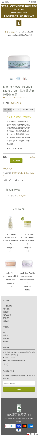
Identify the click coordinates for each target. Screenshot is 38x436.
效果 (31, 110)
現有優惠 (6, 309)
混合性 (23, 173)
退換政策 (6, 321)
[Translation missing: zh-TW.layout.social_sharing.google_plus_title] (18, 180)
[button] (32, 434)
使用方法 (16, 110)
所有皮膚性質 (16, 173)
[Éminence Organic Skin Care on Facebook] (4, 364)
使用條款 (6, 318)
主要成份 (25, 110)
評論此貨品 (21, 196)
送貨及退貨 (7, 169)
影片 (4, 332)
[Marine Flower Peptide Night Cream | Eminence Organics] (19, 58)
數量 (5, 157)
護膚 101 (6, 335)
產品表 (32, 157)
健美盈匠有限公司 (22, 419)
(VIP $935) (16, 103)
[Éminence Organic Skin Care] (19, 23)
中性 (30, 173)
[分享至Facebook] (12, 180)
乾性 (27, 173)
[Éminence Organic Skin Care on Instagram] (7, 364)
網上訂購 (6, 312)
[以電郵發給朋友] (22, 180)
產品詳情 (7, 110)
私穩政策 (6, 341)
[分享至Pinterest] (15, 180)
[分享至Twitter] (9, 180)
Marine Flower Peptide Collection (15, 98)
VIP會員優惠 (7, 306)
